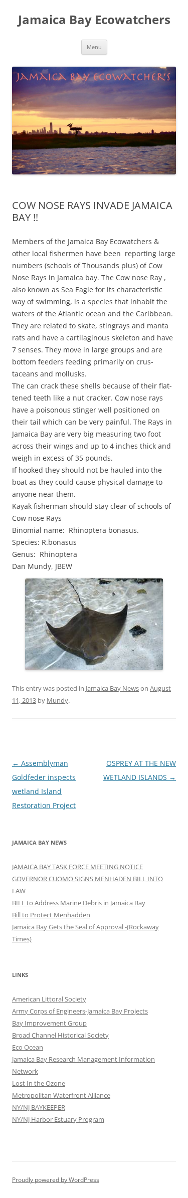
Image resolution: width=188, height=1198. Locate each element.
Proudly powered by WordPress (55, 1179)
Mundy (57, 700)
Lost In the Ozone (38, 1083)
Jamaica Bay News (112, 688)
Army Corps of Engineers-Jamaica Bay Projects (80, 1011)
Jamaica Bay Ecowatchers (94, 20)
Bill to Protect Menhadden (51, 914)
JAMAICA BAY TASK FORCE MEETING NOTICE (77, 866)
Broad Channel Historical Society (60, 1035)
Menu (94, 47)
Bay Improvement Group (49, 1023)
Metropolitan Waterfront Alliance (61, 1095)
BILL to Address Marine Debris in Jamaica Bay (78, 902)
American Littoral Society (49, 999)
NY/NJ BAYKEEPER (38, 1107)
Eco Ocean (27, 1047)
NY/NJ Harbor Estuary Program (58, 1119)
